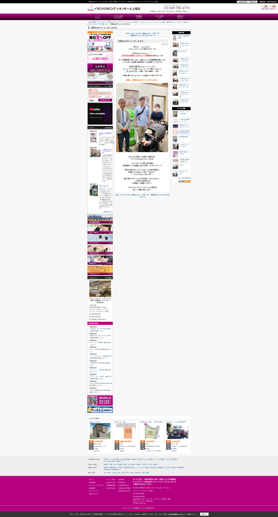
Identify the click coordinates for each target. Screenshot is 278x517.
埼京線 (173, 467)
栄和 (185, 446)
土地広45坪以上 (124, 485)
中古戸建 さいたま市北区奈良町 (100, 329)
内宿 (132, 473)
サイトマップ (94, 491)
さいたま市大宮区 (109, 461)
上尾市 (100, 446)
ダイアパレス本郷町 (96, 342)
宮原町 (135, 446)
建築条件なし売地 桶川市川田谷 (151, 422)
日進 (143, 473)
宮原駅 (122, 448)
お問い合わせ (111, 488)
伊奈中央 (137, 473)
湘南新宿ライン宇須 (163, 467)
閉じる (204, 514)
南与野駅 (173, 448)
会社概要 (92, 482)
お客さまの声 (111, 482)
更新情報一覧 (107, 212)
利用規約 (92, 488)
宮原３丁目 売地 (120, 422)
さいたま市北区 (128, 446)
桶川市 (151, 446)
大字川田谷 (156, 446)
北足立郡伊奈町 (126, 459)
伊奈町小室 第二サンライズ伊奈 (100, 335)
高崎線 (106, 467)
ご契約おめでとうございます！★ (107, 151)
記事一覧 (156, 33)
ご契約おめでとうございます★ (130, 41)
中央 (150, 464)
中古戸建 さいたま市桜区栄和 (176, 422)
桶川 (109, 473)
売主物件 (121, 479)
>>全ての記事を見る (184, 178)
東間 (124, 464)
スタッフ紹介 (111, 479)
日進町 (120, 464)
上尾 (105, 473)
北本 (119, 473)
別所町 (106, 464)
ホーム (92, 479)
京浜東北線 (107, 469)
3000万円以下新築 (124, 488)
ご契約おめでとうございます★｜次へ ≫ (143, 35)
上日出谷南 (131, 464)
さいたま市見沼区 (171, 459)
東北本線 (153, 467)
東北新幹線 (115, 469)
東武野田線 (180, 467)
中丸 (115, 464)
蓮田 (147, 473)
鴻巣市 (118, 461)
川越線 (147, 467)
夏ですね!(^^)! (103, 186)
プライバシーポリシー (97, 485)
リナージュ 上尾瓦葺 (97, 370)
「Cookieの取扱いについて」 (176, 514)
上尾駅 (96, 448)
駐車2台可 (122, 482)
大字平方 (144, 464)
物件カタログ (94, 494)
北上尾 (114, 473)
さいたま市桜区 (179, 446)
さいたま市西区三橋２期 (97, 390)
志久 (127, 473)
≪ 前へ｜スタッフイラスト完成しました (138, 33)
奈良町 (155, 464)
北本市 (140, 459)
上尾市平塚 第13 (95, 363)
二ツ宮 (104, 446)
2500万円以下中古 (124, 491)
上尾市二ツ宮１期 (94, 422)
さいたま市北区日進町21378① (99, 383)
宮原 (123, 473)
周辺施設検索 (111, 485)
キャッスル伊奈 (95, 349)
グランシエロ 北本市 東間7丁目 (101, 376)
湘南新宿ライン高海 (115, 467)
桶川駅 (147, 448)
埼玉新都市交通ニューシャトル (133, 467)
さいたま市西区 (148, 459)
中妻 (110, 464)
